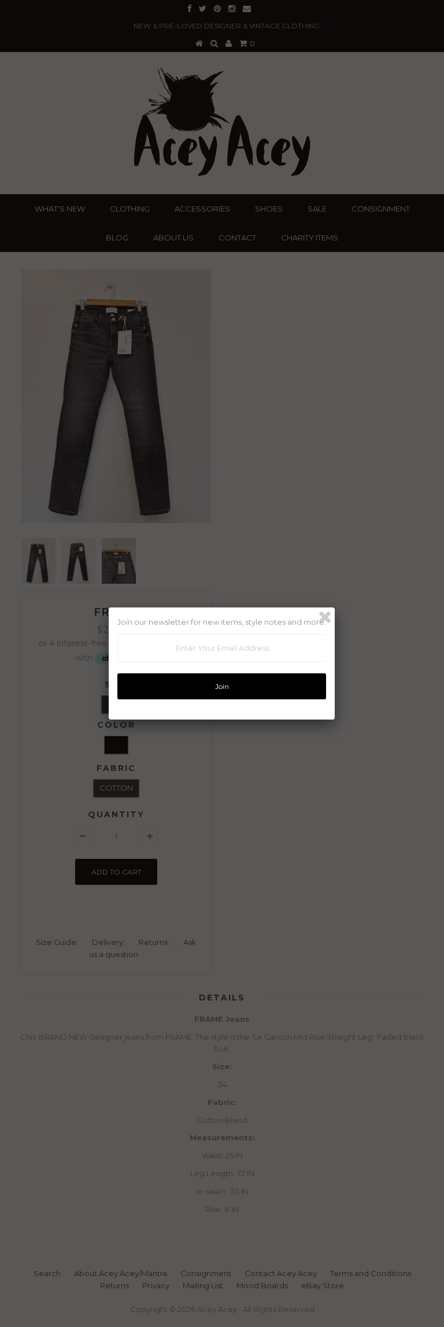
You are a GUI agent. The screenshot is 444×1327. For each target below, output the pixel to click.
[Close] (325, 617)
